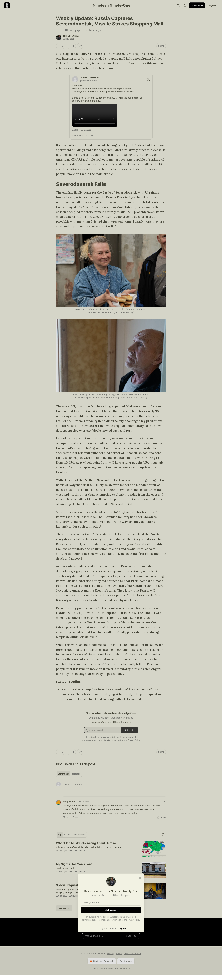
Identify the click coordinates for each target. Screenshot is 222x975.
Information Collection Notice (110, 919)
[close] (140, 877)
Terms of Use (125, 916)
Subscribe (111, 909)
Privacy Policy (134, 919)
